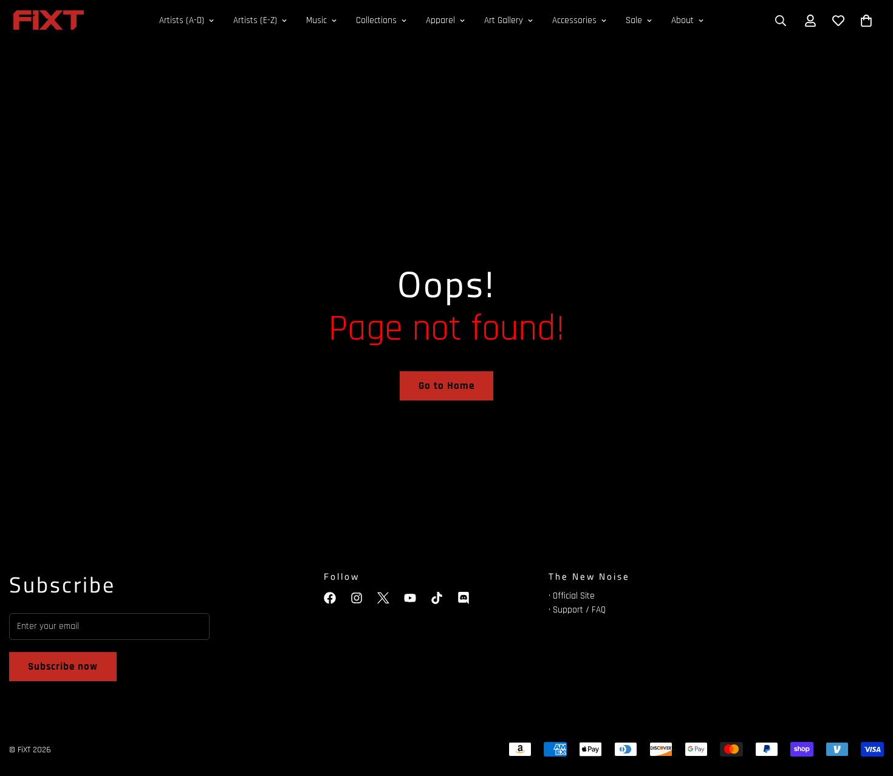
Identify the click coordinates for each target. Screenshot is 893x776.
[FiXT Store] (48, 21)
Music (316, 20)
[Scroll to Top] (869, 710)
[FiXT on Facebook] (330, 598)
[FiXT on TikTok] (437, 598)
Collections (376, 20)
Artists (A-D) (181, 20)
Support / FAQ (579, 610)
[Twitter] (383, 598)
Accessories (574, 20)
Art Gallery (503, 20)
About (682, 20)
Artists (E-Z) (255, 20)
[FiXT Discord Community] (463, 598)
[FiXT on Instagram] (357, 598)
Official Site (574, 596)
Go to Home (446, 386)
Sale (634, 20)
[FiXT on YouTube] (410, 598)
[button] (866, 21)
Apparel (440, 20)
